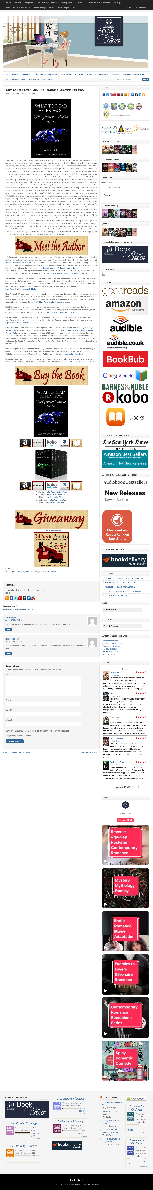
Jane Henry (116, 741)
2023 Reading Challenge (70, 1098)
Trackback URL (9, 609)
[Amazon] (125, 94)
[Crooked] (134, 172)
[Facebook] (103, 94)
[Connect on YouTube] (33, 598)
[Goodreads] (129, 94)
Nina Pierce (10, 639)
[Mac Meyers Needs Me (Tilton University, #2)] (117, 218)
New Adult (43, 572)
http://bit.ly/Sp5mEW (55, 503)
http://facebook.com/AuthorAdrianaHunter (58, 268)
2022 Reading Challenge (23, 1146)
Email (9, 710)
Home (8, 2)
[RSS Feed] (143, 94)
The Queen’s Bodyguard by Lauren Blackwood (124, 578)
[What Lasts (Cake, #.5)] (134, 153)
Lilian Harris (116, 696)
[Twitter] (107, 94)
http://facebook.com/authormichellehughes (70, 354)
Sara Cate (115, 765)
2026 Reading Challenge (136, 1141)
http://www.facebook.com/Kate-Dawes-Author (71, 273)
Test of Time (114, 717)
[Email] (139, 94)
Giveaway (116, 2)
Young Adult (28, 2)
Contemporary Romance (112, 643)
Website (9, 720)
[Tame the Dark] (123, 218)
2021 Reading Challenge (23, 1123)
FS (16, 1128)
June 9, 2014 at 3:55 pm (14, 620)
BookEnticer (9, 93)
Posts (131, 7)
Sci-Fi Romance (108, 654)
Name (9, 700)
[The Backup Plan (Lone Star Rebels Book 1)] (105, 153)
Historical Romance (110, 652)
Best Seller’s (80, 2)
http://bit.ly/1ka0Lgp (54, 497)
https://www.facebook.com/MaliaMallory (21, 289)
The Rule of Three (117, 762)
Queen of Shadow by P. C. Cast (117, 596)
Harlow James (116, 720)
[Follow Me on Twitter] (16, 598)
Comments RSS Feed (24, 609)
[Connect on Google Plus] (24, 598)
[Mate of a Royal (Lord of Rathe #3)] (129, 218)
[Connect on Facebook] (11, 598)
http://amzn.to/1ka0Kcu (57, 492)
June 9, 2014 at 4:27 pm (14, 641)
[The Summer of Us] (111, 171)
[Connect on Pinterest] (20, 598)
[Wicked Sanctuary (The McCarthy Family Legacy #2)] (117, 154)
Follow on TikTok (125, 820)
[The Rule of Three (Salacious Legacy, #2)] (129, 153)
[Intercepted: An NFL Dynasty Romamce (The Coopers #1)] (129, 172)
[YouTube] (114, 94)
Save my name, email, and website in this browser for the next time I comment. (37, 731)
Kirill (111, 694)
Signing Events (67, 2)
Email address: (107, 183)
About (80, 7)
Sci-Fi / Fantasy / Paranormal (47, 2)
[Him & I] (134, 218)
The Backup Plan (117, 672)
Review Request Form (66, 7)
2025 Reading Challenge (136, 1107)
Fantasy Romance (109, 649)
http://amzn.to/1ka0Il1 (56, 494)
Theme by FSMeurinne (91, 1184)
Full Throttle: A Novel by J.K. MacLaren (120, 583)
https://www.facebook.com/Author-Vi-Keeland (21, 262)
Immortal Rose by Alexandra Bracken (120, 587)
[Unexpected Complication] (117, 171)
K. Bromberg (116, 675)
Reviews (125, 669)
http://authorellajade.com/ (85, 362)
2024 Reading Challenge (70, 1121)
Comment (10, 674)
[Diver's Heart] (123, 171)
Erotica (35, 572)
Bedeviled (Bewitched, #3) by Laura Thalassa (123, 591)
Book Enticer (76, 1180)
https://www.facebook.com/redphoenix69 (60, 312)
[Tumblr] (121, 94)
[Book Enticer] (75, 68)
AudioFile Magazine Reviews (44, 7)
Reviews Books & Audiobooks (99, 2)
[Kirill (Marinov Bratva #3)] (123, 153)
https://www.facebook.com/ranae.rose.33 (21, 323)
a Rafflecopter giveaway (51, 530)
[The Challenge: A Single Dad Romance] (105, 218)
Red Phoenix (10, 617)
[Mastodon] (132, 94)
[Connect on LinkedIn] (29, 598)
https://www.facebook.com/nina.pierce (54, 302)
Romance (17, 2)
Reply (9, 629)
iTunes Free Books (109, 1097)
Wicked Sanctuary (117, 738)
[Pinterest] (118, 94)
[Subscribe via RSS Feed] (7, 598)
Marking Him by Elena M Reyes (17, 752)
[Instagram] (111, 94)
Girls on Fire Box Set (89, 752)
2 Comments (31, 93)
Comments (142, 7)
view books (37, 1138)
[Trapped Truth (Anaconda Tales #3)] (111, 218)
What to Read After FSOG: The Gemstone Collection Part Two (44, 89)
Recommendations (110, 641)
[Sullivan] (105, 171)
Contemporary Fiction (23, 572)
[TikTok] (136, 94)
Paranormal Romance (111, 646)
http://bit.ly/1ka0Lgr (58, 500)
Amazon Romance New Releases (18, 7)
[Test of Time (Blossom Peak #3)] (111, 154)
